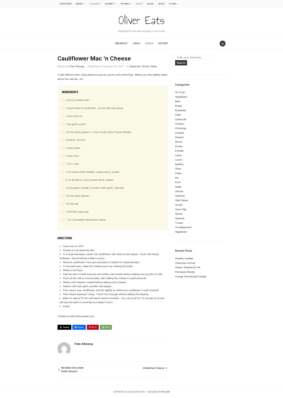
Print (107, 327)
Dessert (109, 4)
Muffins (179, 164)
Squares (179, 218)
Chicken (179, 123)
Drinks (178, 146)
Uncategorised (183, 227)
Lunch (136, 43)
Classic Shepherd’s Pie (187, 267)
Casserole (95, 4)
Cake (178, 114)
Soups (161, 4)
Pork (178, 182)
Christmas (180, 128)
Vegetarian (181, 231)
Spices (178, 213)
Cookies (179, 132)
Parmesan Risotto (185, 271)
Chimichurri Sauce (153, 368)
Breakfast (121, 43)
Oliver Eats (142, 20)
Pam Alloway (77, 66)
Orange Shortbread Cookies (191, 276)
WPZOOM (165, 392)
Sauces (179, 191)
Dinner (149, 43)
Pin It (94, 327)
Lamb (178, 155)
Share (81, 327)
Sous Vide (180, 209)
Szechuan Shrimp (185, 263)
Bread (79, 4)
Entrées (125, 4)
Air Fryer (180, 92)
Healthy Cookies (184, 258)
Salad (150, 4)
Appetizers (65, 4)
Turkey (179, 222)
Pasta (139, 4)
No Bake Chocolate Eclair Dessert (72, 369)
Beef (177, 101)
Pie (176, 177)
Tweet (66, 327)
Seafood (180, 195)
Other (172, 4)
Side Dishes (181, 200)
